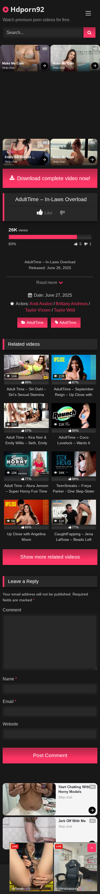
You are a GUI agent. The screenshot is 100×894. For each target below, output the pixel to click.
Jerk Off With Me (72, 821)
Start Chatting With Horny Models (74, 789)
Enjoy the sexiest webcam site (18, 157)
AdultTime (35, 322)
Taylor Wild (64, 310)
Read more (47, 282)
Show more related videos (50, 557)
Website (10, 724)
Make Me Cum (13, 63)
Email (9, 701)
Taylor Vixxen (38, 310)
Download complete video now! (52, 178)
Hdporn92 (26, 9)
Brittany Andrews (72, 303)
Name (10, 679)
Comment (12, 610)
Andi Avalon (41, 303)
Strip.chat (8, 67)
